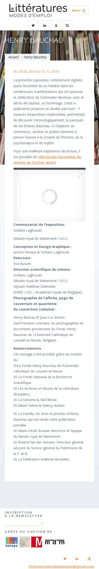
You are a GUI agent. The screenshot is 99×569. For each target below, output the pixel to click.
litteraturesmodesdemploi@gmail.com (61, 566)
